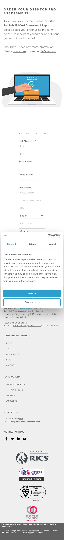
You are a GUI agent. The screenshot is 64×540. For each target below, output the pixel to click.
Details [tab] (32, 244)
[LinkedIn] (19, 439)
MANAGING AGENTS (14, 390)
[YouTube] (25, 439)
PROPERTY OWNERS (31, 524)
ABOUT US (10, 349)
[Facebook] (6, 439)
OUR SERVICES (12, 354)
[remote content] (32, 200)
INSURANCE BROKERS (15, 384)
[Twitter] (12, 439)
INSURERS (10, 395)
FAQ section (48, 51)
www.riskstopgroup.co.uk (27, 325)
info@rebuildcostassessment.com (25, 422)
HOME (9, 343)
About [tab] (52, 244)
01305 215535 (17, 419)
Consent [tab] (11, 244)
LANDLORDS (6, 527)
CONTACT (10, 365)
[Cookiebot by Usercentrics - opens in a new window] (48, 236)
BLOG (8, 360)
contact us (19, 51)
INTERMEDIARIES (48, 524)
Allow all (32, 293)
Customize (30, 302)
